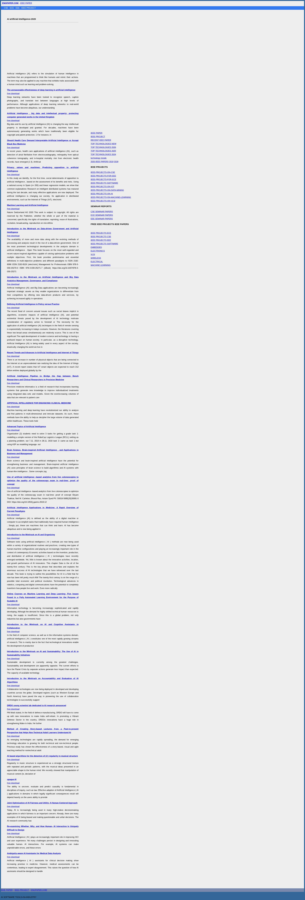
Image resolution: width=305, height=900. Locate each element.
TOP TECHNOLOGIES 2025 (103, 151)
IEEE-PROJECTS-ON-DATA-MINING (107, 190)
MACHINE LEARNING (101, 265)
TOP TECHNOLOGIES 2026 (103, 147)
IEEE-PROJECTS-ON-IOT (102, 187)
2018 (116, 161)
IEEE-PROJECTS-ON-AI (102, 194)
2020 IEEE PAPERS (100, 161)
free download (43, 117)
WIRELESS (96, 258)
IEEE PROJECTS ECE (101, 233)
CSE (6, 8)
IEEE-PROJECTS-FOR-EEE (103, 176)
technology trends (99, 158)
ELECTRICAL (97, 262)
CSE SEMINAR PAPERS (102, 212)
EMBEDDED (96, 247)
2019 (111, 161)
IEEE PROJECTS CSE (101, 237)
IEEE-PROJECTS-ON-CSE (103, 172)
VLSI (93, 254)
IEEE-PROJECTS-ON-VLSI (103, 201)
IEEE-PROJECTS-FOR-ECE (103, 179)
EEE (18, 8)
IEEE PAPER (26, 3)
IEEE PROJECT (28, 8)
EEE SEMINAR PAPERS (102, 219)
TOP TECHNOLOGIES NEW (103, 144)
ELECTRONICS (98, 251)
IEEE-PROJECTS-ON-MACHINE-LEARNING (111, 197)
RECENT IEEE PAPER (101, 140)
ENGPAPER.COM (39, 890)
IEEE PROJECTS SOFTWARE (104, 183)
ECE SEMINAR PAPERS (102, 215)
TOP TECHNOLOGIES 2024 (103, 154)
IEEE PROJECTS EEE (101, 240)
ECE (12, 8)
